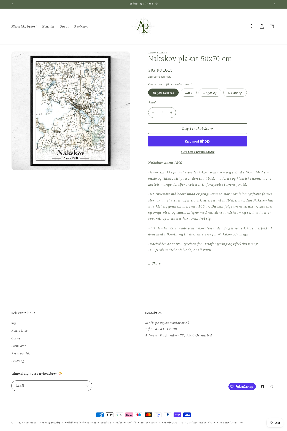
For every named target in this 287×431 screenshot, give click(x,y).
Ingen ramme (163, 92)
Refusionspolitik (126, 422)
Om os (15, 338)
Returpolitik (20, 353)
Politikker (18, 346)
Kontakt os (19, 330)
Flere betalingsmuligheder (197, 152)
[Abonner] (87, 385)
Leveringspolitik (172, 422)
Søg (13, 323)
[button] (252, 26)
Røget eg (210, 92)
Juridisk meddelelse (199, 422)
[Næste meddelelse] (275, 4)
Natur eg (235, 92)
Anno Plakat (30, 422)
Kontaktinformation (230, 422)
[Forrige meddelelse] (12, 4)
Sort (188, 92)
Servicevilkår (149, 422)
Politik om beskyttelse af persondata (88, 422)
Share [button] (156, 263)
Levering (17, 361)
